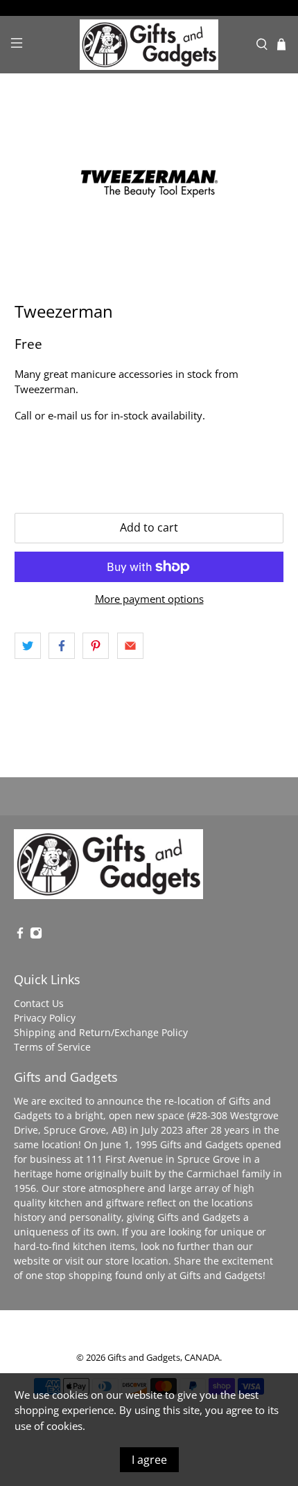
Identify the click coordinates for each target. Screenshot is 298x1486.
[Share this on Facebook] (62, 646)
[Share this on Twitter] (28, 646)
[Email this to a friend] (130, 646)
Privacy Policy (45, 1017)
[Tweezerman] (149, 187)
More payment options (149, 598)
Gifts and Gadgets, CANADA (163, 1357)
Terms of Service (52, 1046)
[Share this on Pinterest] (95, 646)
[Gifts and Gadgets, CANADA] (149, 44)
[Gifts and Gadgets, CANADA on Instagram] (36, 935)
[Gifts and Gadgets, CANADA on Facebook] (20, 935)
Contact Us (39, 1003)
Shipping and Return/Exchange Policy (101, 1032)
